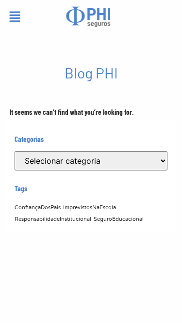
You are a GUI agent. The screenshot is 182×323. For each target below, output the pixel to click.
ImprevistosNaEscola (89, 207)
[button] (14, 17)
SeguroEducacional (119, 219)
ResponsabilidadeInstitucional (53, 219)
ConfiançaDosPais (38, 207)
